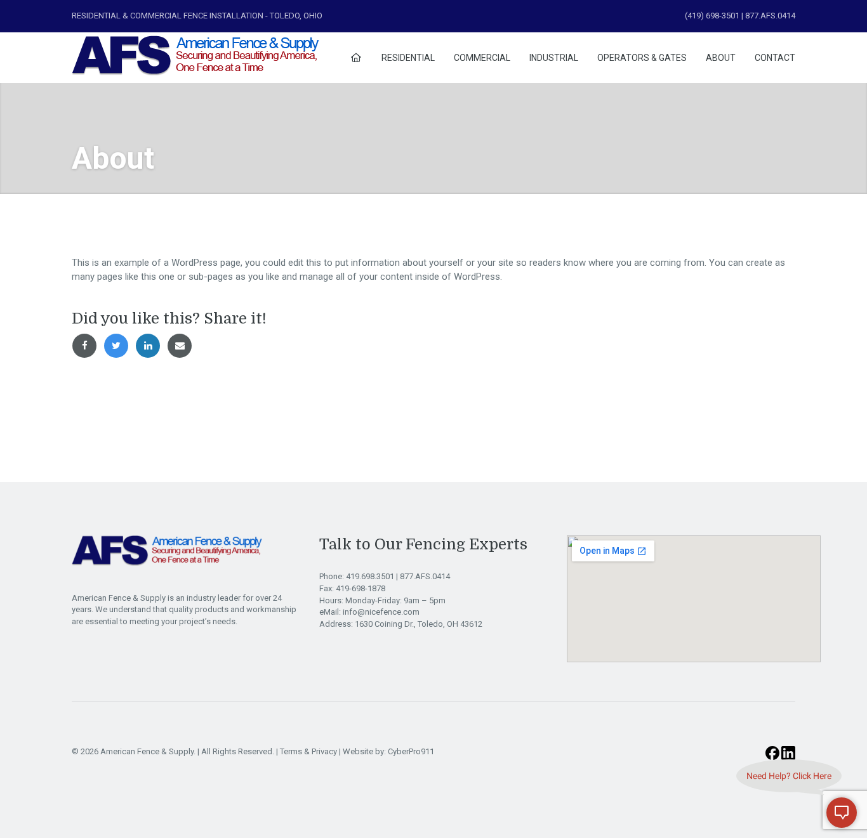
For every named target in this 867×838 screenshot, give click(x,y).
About (721, 58)
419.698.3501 (371, 576)
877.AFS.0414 (425, 576)
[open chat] (841, 812)
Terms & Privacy (308, 751)
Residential (408, 58)
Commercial (482, 58)
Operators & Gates (642, 58)
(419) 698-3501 (712, 15)
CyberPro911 (411, 751)
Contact (775, 58)
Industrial (553, 58)
